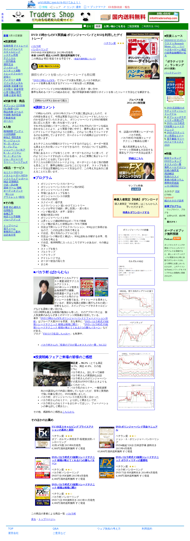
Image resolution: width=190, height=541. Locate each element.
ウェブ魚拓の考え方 (109, 528)
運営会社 (13, 533)
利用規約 (147, 528)
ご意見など (59, 533)
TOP (10, 528)
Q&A (55, 528)
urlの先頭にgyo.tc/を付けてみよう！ (59, 2)
